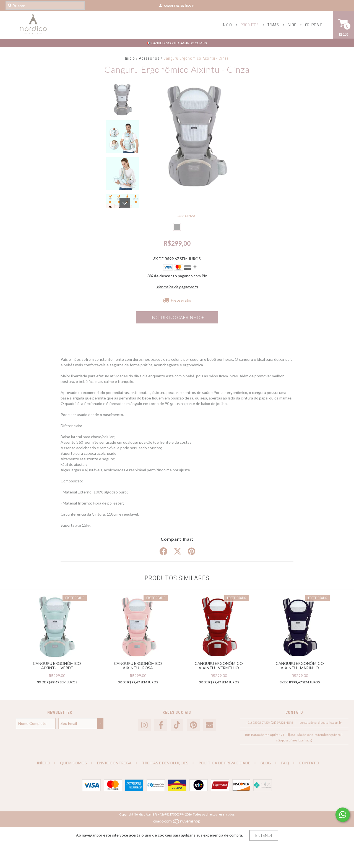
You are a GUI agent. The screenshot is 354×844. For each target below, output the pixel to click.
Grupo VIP (313, 25)
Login (190, 5)
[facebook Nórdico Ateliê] (160, 725)
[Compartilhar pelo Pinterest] (191, 551)
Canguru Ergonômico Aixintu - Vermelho (219, 665)
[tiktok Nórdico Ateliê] (177, 725)
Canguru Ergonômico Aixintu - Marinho (300, 665)
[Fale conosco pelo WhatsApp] (342, 815)
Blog (291, 25)
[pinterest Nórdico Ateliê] (193, 725)
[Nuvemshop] (177, 822)
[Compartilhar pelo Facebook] (163, 551)
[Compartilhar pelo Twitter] (177, 551)
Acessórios (149, 58)
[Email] (209, 725)
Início (227, 25)
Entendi (263, 835)
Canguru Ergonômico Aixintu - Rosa (138, 665)
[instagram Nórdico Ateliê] (144, 725)
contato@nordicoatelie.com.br (321, 722)
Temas (273, 25)
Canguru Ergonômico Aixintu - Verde (57, 665)
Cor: (186, 216)
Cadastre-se (174, 5)
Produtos (249, 25)
